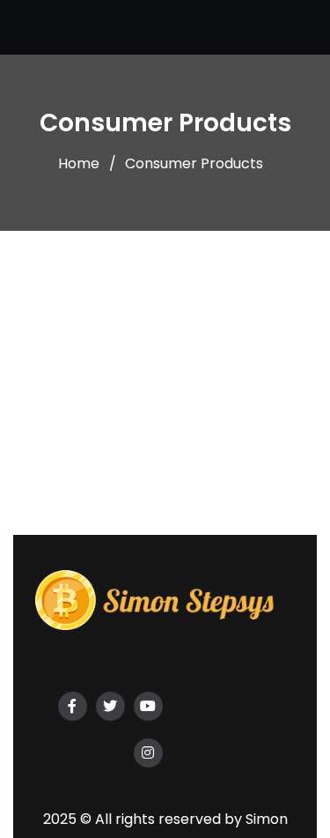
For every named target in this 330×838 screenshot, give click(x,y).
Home (78, 163)
